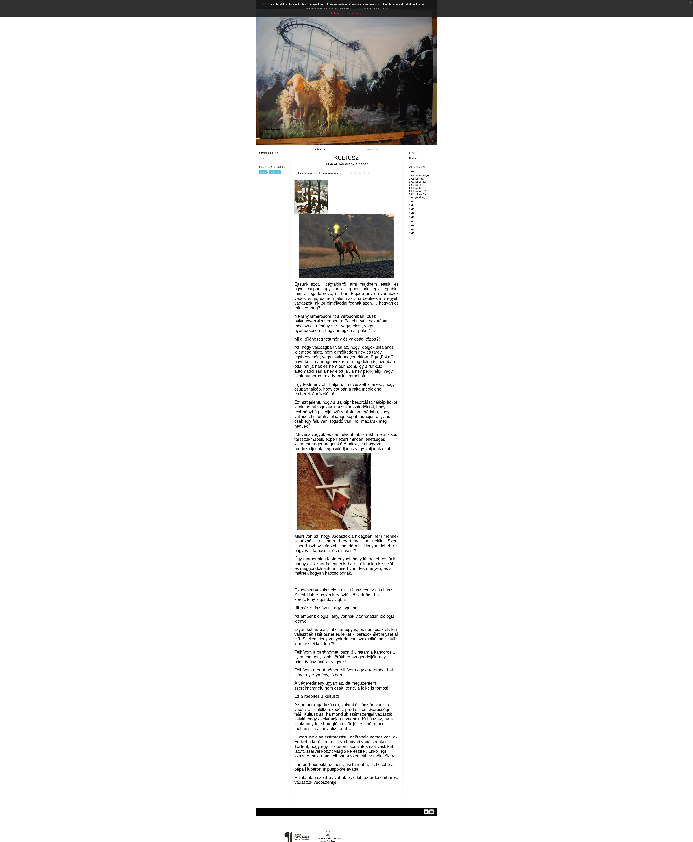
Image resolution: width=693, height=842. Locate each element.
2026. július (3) (416, 179)
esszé (262, 158)
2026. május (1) (417, 185)
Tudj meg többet (354, 13)
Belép (263, 172)
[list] (426, 811)
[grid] (431, 811)
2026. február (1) (417, 194)
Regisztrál (275, 172)
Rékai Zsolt (320, 149)
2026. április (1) (417, 188)
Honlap (413, 158)
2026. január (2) (417, 197)
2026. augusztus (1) (419, 176)
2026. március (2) (417, 191)
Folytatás (337, 13)
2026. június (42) (417, 182)
